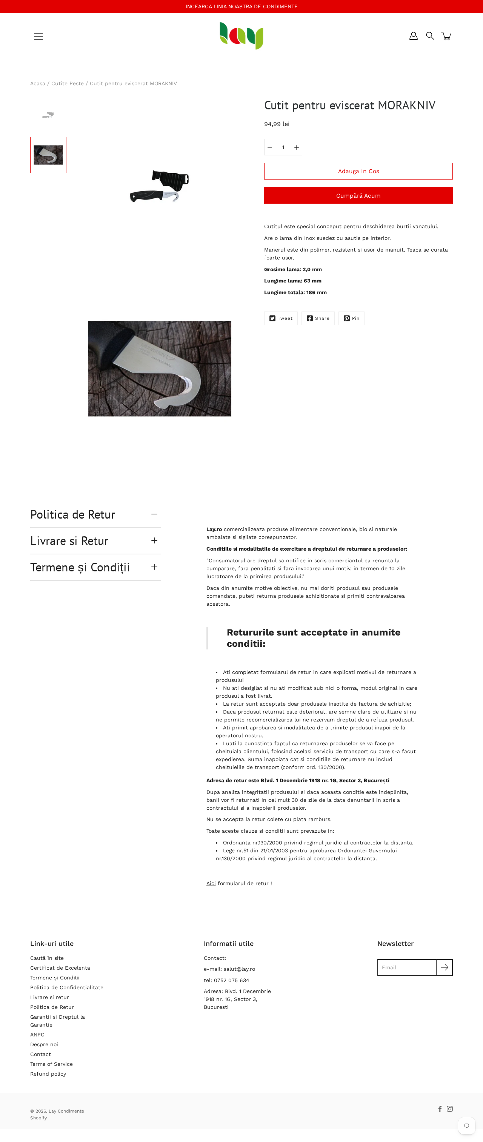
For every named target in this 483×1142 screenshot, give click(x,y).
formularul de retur (285, 672)
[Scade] (269, 147)
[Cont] (414, 36)
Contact (40, 1054)
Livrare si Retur (69, 540)
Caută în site (47, 958)
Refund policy (48, 1074)
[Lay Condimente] (241, 36)
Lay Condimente (66, 1111)
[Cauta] (430, 36)
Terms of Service (51, 1064)
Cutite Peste (67, 83)
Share (322, 318)
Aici (211, 883)
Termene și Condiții (80, 567)
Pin (356, 318)
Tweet (285, 318)
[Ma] (296, 147)
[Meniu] (38, 36)
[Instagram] (450, 1109)
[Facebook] (440, 1109)
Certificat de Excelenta (60, 968)
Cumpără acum (358, 195)
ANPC (37, 1034)
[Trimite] (444, 967)
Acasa (37, 83)
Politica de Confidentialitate (66, 987)
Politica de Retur (72, 514)
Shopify (38, 1118)
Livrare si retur (49, 997)
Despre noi (44, 1044)
